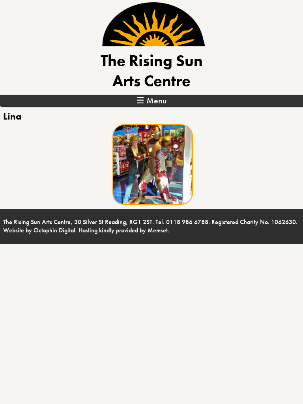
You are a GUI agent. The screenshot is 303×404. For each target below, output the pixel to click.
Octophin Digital (54, 230)
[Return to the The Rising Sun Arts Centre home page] (153, 44)
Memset (158, 230)
